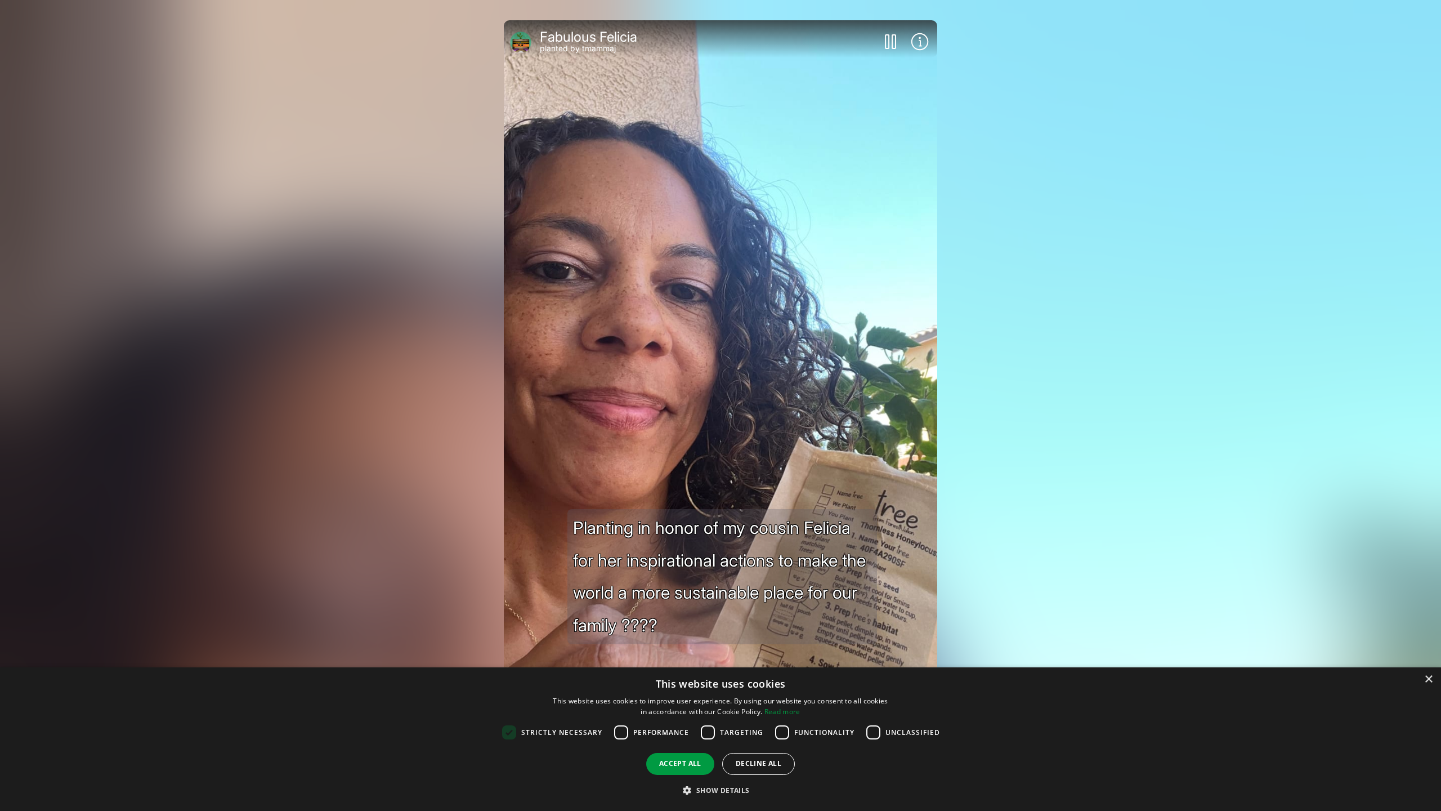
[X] (660, 516)
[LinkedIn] (690, 516)
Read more (782, 711)
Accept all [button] (680, 763)
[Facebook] (630, 516)
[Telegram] (780, 516)
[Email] (811, 516)
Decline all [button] (758, 763)
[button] (720, 790)
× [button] (1428, 679)
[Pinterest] (751, 516)
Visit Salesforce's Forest (720, 567)
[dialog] (720, 739)
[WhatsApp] (720, 516)
